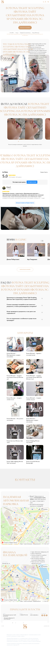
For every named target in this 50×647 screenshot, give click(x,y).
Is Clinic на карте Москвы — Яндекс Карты (25, 205)
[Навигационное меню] (48, 1)
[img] (42, 615)
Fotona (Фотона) (35, 32)
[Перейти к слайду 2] (19, 141)
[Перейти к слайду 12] (30, 141)
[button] (43, 1)
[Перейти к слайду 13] (31, 141)
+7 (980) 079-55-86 (24, 615)
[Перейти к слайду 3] (20, 141)
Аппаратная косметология (25, 32)
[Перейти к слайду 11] (29, 141)
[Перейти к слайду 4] (21, 141)
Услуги (16, 32)
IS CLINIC (12, 32)
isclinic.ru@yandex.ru (34, 615)
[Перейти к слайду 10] (28, 141)
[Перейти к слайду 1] (18, 141)
